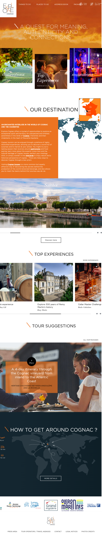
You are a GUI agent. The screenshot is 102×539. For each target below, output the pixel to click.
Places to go (42, 4)
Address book (61, 4)
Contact (58, 531)
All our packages (90, 340)
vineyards (30, 155)
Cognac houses (14, 164)
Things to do (25, 4)
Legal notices (71, 531)
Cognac (26, 136)
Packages (78, 4)
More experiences (90, 260)
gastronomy (35, 149)
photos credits (88, 531)
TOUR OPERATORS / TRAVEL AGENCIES (36, 531)
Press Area (12, 531)
